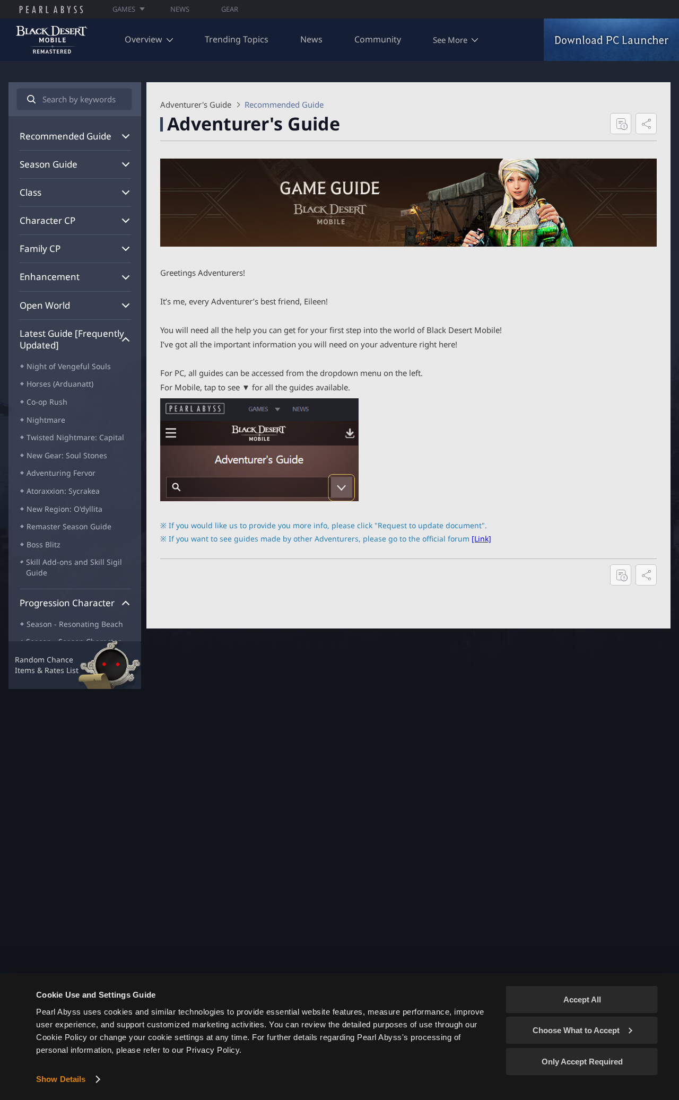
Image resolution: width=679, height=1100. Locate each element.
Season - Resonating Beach (75, 624)
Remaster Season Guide (69, 526)
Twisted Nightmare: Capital (75, 437)
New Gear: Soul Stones (67, 455)
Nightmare (46, 420)
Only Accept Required (582, 1061)
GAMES (123, 9)
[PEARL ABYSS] (51, 9)
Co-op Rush (47, 402)
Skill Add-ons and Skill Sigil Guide (74, 567)
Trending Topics (236, 39)
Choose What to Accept (576, 1030)
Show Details (60, 1079)
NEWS (179, 9)
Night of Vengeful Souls (69, 366)
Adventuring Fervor (61, 473)
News (311, 39)
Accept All (582, 999)
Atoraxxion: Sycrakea (63, 491)
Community (377, 39)
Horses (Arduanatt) (60, 384)
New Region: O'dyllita (64, 509)
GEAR (229, 9)
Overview (143, 39)
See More (450, 39)
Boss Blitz (43, 544)
